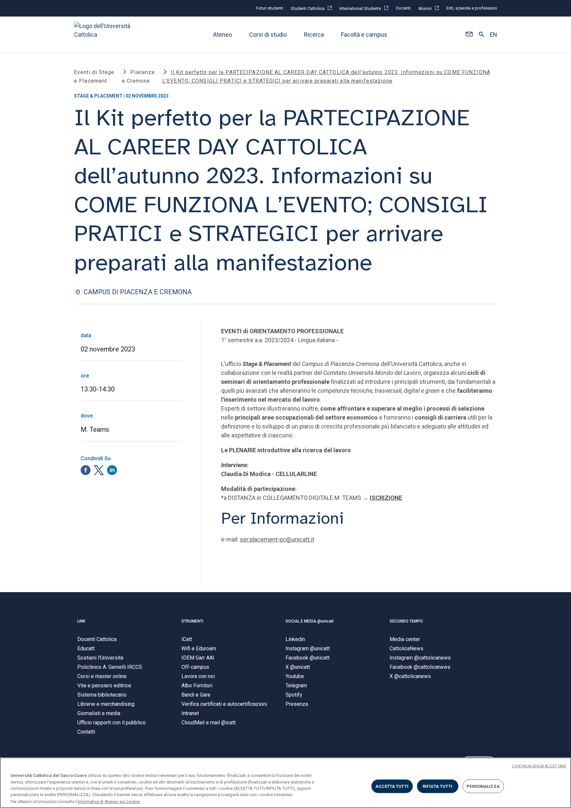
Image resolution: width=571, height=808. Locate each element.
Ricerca (314, 34)
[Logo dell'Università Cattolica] (105, 34)
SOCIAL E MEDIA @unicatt (310, 621)
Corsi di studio (268, 34)
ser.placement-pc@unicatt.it (277, 539)
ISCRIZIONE (386, 497)
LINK (81, 621)
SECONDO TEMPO (406, 621)
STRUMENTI (192, 621)
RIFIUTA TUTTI (437, 786)
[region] (285, 782)
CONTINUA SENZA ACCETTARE (539, 766)
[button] (469, 34)
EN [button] (493, 34)
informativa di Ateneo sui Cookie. (108, 801)
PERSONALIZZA (483, 786)
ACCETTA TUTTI (391, 786)
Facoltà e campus (364, 34)
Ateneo (222, 34)
